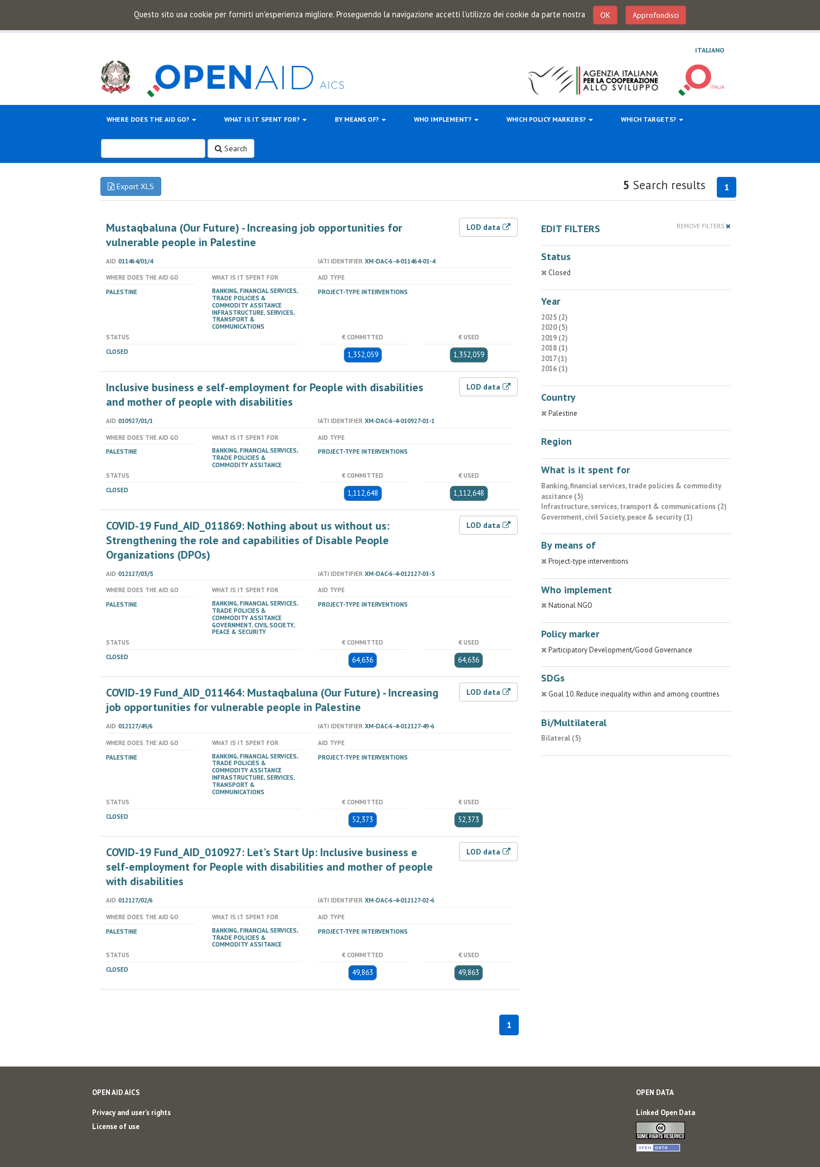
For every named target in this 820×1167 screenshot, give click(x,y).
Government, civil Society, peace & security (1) (617, 517)
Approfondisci (656, 15)
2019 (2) (554, 338)
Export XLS (134, 186)
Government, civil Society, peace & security (253, 628)
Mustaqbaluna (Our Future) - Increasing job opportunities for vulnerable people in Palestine (254, 234)
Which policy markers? (547, 119)
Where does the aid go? (149, 119)
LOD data (484, 227)
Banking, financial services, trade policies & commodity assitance (255, 298)
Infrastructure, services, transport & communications (253, 320)
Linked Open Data (665, 1112)
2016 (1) (554, 368)
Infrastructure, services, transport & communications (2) (634, 506)
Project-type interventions (363, 292)
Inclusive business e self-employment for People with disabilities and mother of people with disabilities (264, 394)
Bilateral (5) (561, 738)
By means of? (357, 119)
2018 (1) (554, 348)
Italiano (710, 50)
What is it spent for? (262, 119)
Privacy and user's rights (131, 1112)
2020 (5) (554, 327)
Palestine (121, 292)
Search (234, 148)
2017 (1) (554, 358)
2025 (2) (554, 317)
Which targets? (649, 119)
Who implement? (443, 119)
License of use (115, 1126)
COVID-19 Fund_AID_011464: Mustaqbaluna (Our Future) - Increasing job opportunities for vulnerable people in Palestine (272, 699)
